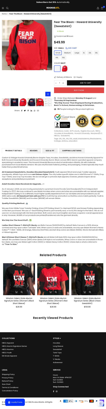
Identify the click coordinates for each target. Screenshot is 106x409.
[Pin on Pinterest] (28, 110)
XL (84, 53)
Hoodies (56, 343)
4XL (57, 57)
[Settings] (98, 8)
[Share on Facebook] (21, 110)
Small (58, 53)
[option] (27, 45)
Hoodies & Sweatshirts (63, 133)
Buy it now (79, 90)
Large (77, 53)
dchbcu (65, 141)
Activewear (58, 362)
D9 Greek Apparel (9, 356)
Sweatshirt (65, 135)
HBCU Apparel (8, 343)
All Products (75, 131)
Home (4, 14)
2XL (90, 53)
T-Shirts (56, 356)
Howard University (82, 133)
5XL (63, 57)
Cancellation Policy (10, 390)
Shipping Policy (8, 374)
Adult (66, 131)
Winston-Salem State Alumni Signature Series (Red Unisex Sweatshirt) (87, 301)
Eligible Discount (87, 131)
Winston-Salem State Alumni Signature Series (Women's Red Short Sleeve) (19, 301)
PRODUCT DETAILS (13, 150)
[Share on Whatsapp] (34, 110)
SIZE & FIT (50, 150)
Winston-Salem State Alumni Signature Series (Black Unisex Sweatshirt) (53, 301)
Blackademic (95, 138)
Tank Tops (57, 352)
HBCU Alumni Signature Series (14, 346)
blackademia (83, 138)
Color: (60, 63)
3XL (96, 53)
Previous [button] (4, 59)
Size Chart (72, 48)
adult (75, 138)
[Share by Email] (38, 110)
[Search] (7, 8)
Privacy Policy (7, 378)
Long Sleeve (58, 346)
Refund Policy (7, 381)
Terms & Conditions (10, 387)
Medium (67, 53)
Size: (65, 48)
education (73, 141)
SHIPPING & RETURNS (71, 150)
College (57, 141)
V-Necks (56, 359)
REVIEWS (34, 150)
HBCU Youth (7, 352)
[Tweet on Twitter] (25, 110)
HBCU (97, 131)
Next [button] (50, 59)
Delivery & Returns (64, 77)
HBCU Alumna (7, 349)
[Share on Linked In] (31, 110)
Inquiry (79, 77)
